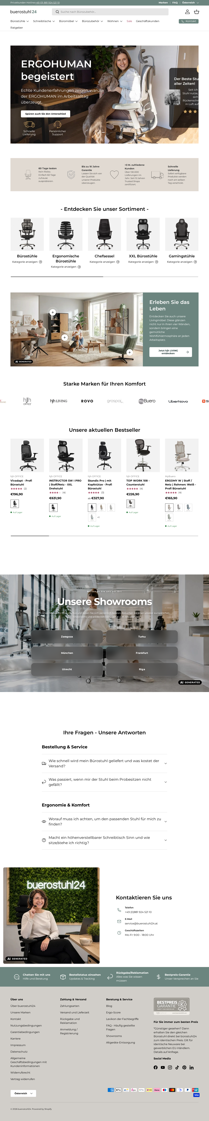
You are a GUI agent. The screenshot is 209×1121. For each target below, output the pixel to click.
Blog (109, 1006)
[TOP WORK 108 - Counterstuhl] (143, 455)
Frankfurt (142, 653)
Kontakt (15, 1019)
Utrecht (67, 669)
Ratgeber (16, 27)
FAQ (175, 2)
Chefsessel (104, 256)
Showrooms (114, 1036)
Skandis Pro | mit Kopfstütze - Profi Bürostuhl (100, 484)
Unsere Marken (20, 1012)
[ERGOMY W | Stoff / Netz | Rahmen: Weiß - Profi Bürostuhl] (182, 455)
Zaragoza (67, 636)
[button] (196, 11)
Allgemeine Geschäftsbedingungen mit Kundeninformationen (28, 1062)
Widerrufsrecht (20, 1072)
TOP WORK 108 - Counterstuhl (138, 482)
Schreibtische (42, 21)
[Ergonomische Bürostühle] (65, 234)
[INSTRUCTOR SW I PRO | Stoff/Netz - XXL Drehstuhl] (66, 455)
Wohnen (113, 21)
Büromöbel (66, 21)
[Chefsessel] (104, 234)
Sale (129, 21)
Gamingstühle (182, 256)
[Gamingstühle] (181, 234)
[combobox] (110, 11)
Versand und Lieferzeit (74, 1012)
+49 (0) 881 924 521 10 (47, 2)
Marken (163, 2)
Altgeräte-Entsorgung (120, 1042)
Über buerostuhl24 (22, 1006)
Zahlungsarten (69, 1006)
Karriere (15, 1038)
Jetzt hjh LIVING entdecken (168, 352)
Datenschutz (18, 1051)
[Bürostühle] (27, 234)
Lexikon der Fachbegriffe (122, 1019)
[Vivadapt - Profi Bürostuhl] (27, 455)
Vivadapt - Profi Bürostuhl (21, 482)
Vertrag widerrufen (22, 1079)
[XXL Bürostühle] (143, 234)
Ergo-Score (113, 1012)
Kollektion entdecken (38, 103)
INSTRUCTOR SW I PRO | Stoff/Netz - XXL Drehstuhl (65, 484)
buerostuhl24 (24, 1109)
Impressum (18, 1045)
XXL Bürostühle (143, 256)
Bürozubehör (90, 21)
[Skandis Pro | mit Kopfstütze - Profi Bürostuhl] (104, 455)
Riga (142, 669)
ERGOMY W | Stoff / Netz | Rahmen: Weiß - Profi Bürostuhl (180, 484)
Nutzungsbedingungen (26, 1025)
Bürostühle (17, 21)
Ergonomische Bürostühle (65, 258)
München (67, 653)
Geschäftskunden (147, 21)
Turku (142, 636)
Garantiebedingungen (25, 1032)
